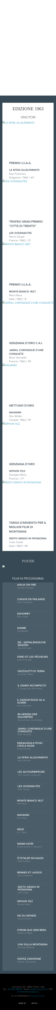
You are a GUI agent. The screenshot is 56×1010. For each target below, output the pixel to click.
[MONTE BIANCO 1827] (16, 244)
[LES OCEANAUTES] (14, 181)
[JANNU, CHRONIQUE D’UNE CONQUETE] (27, 303)
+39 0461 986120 (14, 989)
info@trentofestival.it (38, 989)
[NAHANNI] (9, 365)
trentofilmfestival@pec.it (28, 991)
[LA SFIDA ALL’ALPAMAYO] (18, 123)
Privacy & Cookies (37, 996)
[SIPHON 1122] (11, 424)
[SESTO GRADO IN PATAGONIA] (21, 482)
